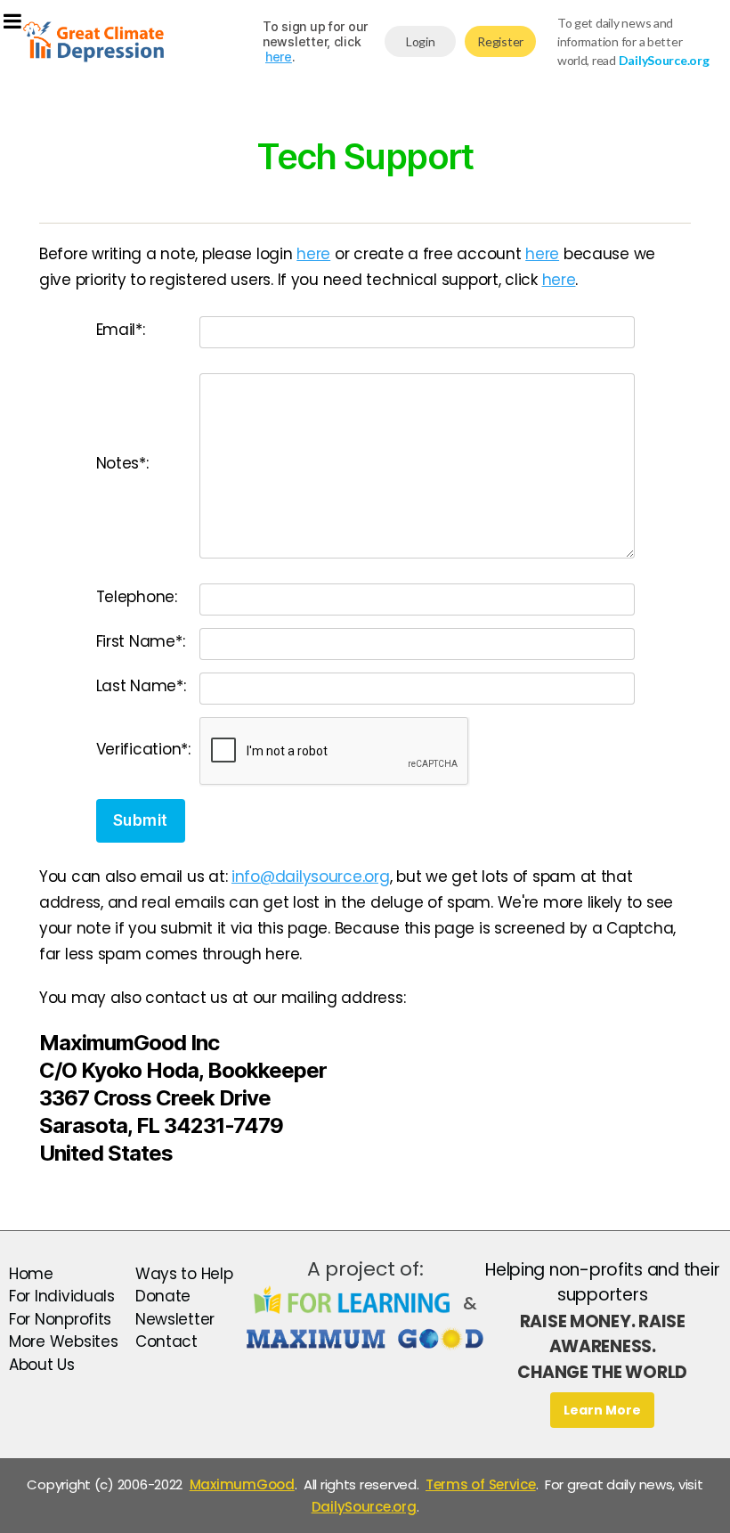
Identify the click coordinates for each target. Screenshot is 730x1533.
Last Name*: (141, 686)
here (278, 56)
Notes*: (122, 463)
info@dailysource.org (310, 876)
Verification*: (143, 749)
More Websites (63, 1341)
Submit (140, 820)
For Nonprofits (60, 1319)
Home (31, 1273)
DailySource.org (364, 1506)
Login (420, 41)
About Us (42, 1364)
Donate (163, 1296)
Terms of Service (481, 1484)
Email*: (120, 329)
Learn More (602, 1410)
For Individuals (62, 1296)
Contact (166, 1341)
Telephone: (136, 596)
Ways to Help (184, 1273)
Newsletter (175, 1319)
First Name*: (140, 641)
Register (500, 41)
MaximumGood (242, 1484)
